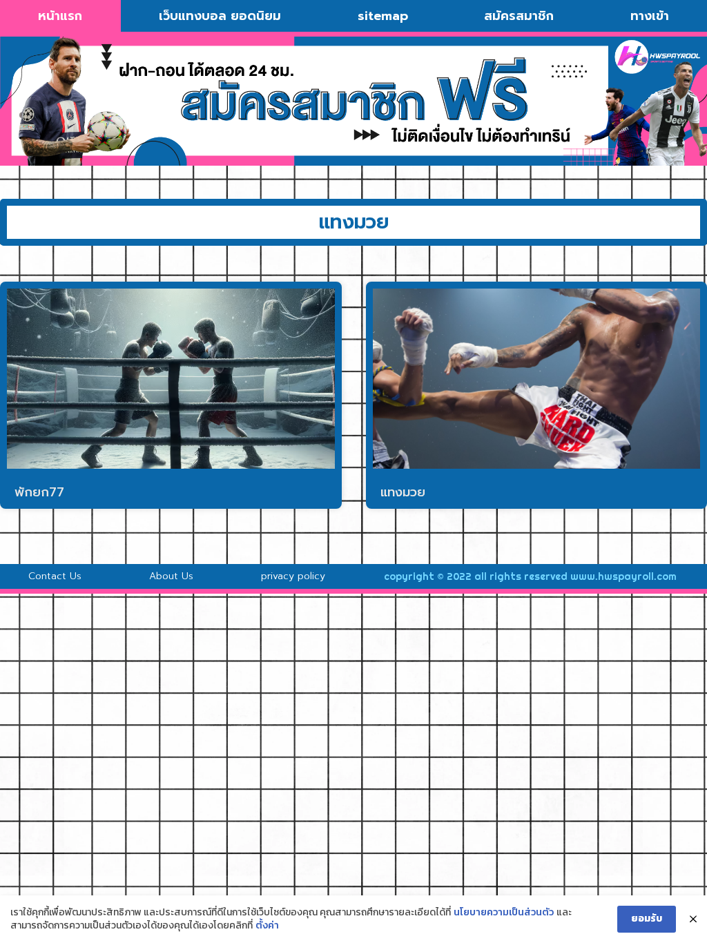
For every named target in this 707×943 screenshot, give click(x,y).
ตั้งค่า (267, 926)
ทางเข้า (649, 16)
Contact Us (54, 576)
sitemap (383, 16)
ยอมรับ (646, 918)
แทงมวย (402, 492)
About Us (171, 576)
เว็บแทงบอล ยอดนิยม (220, 16)
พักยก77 (39, 492)
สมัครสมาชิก (519, 16)
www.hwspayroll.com (623, 576)
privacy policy (293, 576)
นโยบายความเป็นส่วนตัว (504, 913)
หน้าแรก (60, 16)
